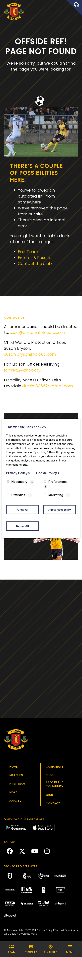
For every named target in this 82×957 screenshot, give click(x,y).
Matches (16, 775)
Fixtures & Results (34, 257)
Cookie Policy (48, 473)
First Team (28, 251)
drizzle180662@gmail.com (47, 386)
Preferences (57, 481)
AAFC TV (15, 801)
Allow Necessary (59, 509)
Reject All (22, 526)
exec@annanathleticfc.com (37, 332)
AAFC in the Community (54, 784)
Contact (53, 803)
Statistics (18, 495)
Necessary (19, 481)
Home (13, 767)
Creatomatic (29, 933)
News (13, 792)
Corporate (54, 767)
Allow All (22, 509)
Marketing (55, 495)
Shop (49, 775)
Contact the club (35, 263)
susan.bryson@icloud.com (30, 354)
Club (49, 795)
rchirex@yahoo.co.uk (24, 370)
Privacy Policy (44, 930)
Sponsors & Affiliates (20, 866)
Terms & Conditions (66, 930)
